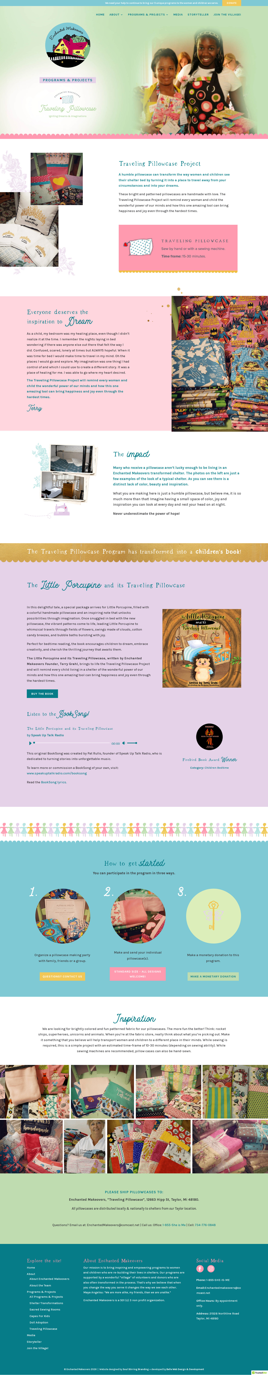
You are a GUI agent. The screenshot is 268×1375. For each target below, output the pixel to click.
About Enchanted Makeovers (49, 1279)
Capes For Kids (40, 1316)
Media (178, 14)
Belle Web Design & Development (185, 1369)
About (114, 14)
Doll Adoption (39, 1322)
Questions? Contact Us (62, 976)
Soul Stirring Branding (136, 1369)
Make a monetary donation (213, 976)
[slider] (131, 743)
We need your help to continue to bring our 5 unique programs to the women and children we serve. (161, 3)
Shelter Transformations (46, 1303)
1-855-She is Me (174, 1225)
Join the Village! (227, 14)
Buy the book (42, 693)
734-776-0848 (205, 1225)
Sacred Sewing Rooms (45, 1309)
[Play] (30, 743)
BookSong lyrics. (53, 782)
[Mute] (123, 743)
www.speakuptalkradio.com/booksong (57, 773)
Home (100, 14)
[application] (81, 743)
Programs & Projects (146, 14)
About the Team (40, 1285)
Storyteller (198, 14)
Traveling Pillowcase (43, 1329)
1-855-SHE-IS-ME (218, 1280)
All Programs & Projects (46, 1296)
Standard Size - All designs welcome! (137, 974)
